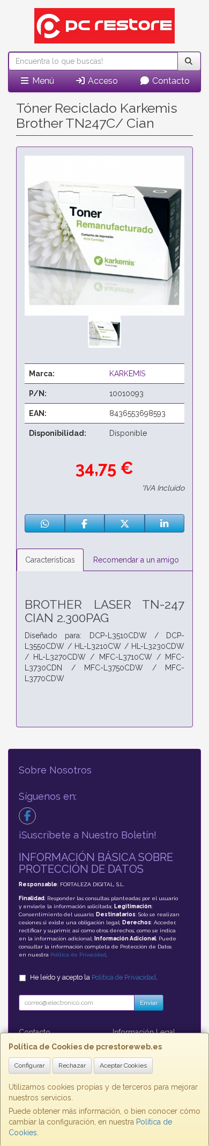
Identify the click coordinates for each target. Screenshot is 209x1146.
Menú (42, 81)
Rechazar (72, 1065)
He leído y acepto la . (94, 977)
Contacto (170, 81)
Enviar (149, 1002)
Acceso (102, 81)
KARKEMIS (127, 373)
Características (50, 560)
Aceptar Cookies (123, 1065)
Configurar (29, 1065)
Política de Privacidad (78, 955)
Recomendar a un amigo (136, 560)
